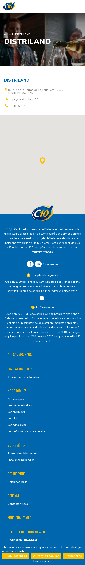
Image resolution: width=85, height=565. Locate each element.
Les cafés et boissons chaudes (27, 431)
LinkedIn (38, 264)
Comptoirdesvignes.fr (44, 275)
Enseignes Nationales (21, 459)
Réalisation (15, 539)
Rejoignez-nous (17, 481)
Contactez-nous (18, 503)
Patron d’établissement (22, 453)
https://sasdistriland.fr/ (23, 99)
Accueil (8, 34)
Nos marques (16, 399)
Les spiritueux (16, 411)
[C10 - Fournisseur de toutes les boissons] (42, 220)
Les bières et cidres (20, 405)
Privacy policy (42, 561)
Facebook (30, 264)
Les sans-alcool (17, 424)
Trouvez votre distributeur (24, 377)
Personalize (73, 556)
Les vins (13, 418)
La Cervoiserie (45, 307)
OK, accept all (17, 556)
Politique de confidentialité (26, 532)
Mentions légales (19, 517)
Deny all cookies (47, 556)
